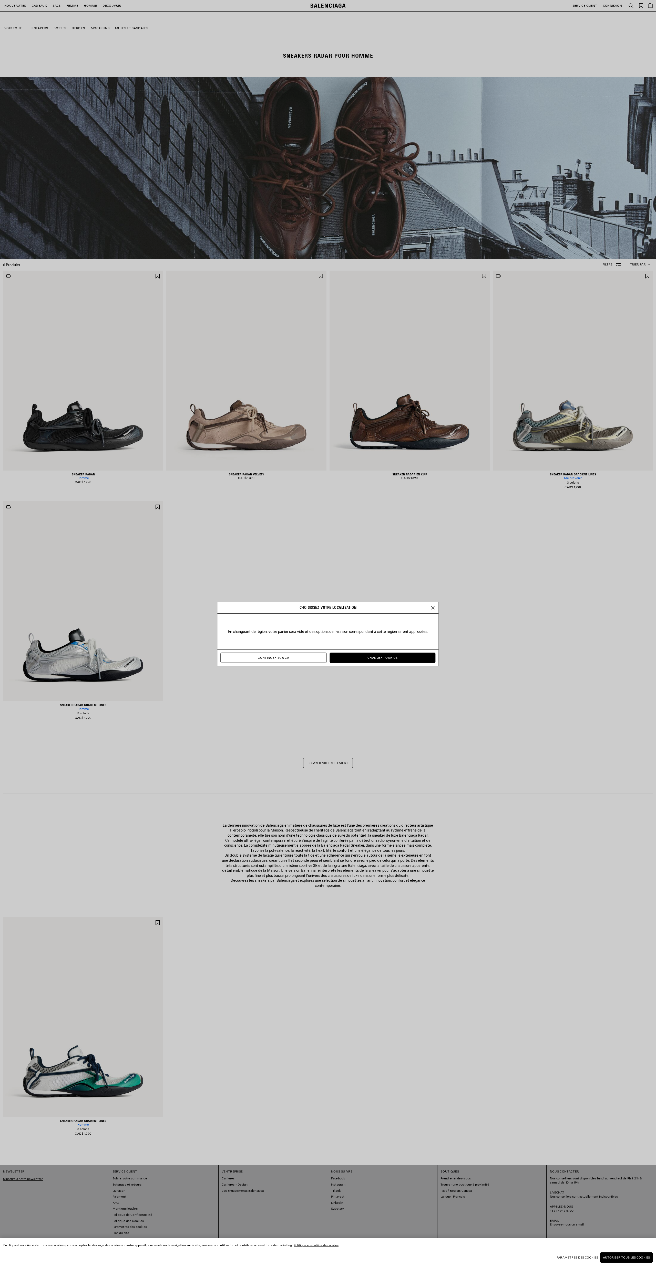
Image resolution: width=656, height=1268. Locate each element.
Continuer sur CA (273, 658)
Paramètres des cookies (577, 1257)
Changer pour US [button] (382, 658)
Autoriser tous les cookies (626, 1257)
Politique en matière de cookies (316, 1245)
